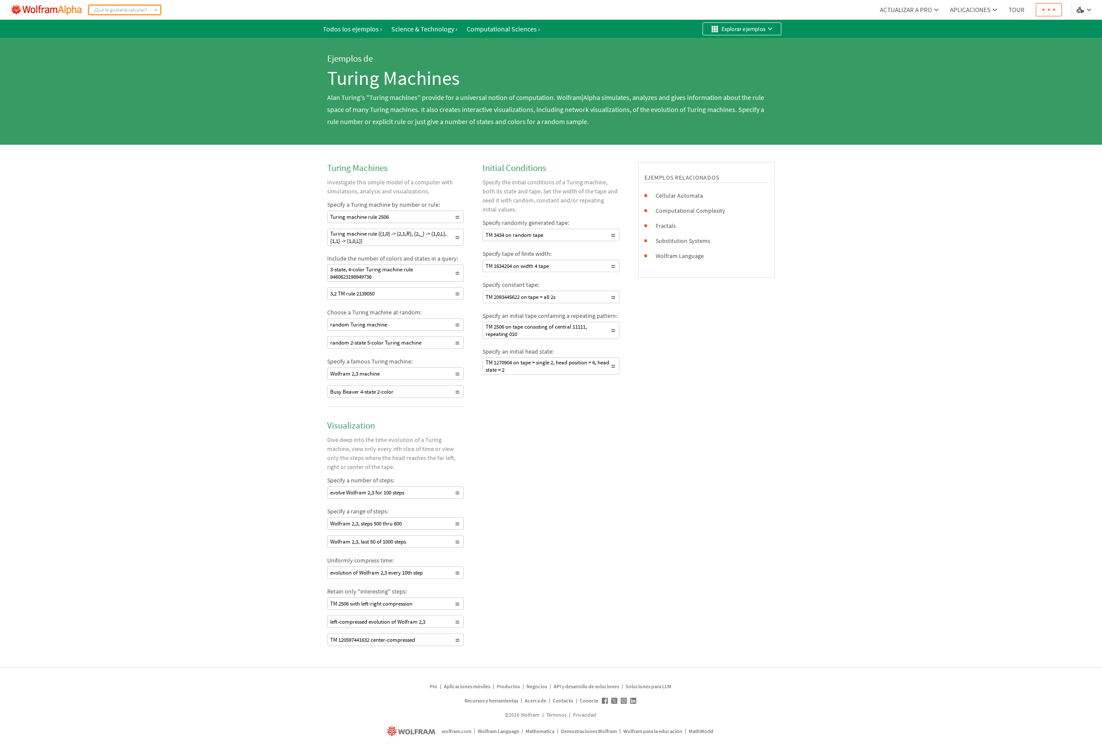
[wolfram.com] (412, 731)
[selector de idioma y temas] (1085, 10)
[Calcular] (156, 10)
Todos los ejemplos (352, 29)
